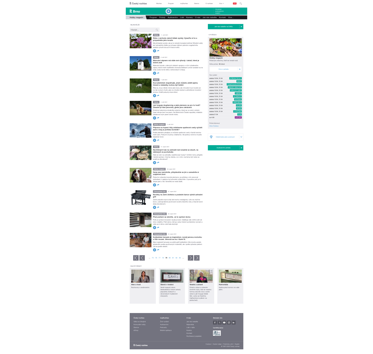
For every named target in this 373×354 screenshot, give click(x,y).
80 (170, 258)
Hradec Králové (234, 87)
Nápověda (190, 324)
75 (153, 258)
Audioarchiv (219, 11)
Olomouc (237, 96)
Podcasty (163, 327)
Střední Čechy (235, 78)
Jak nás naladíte (210, 17)
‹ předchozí (142, 258)
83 (180, 258)
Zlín (239, 114)
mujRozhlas (184, 3)
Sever (239, 108)
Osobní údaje (217, 344)
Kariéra (189, 330)
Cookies (208, 344)
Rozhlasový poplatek (193, 336)
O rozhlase (209, 3)
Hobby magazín (216, 58)
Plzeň (239, 105)
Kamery (217, 13)
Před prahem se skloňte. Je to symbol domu (171, 217)
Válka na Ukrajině (140, 322)
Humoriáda (223, 285)
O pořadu (213, 35)
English (237, 344)
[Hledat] (240, 3)
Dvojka (238, 117)
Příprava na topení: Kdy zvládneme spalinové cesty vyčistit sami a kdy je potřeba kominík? (177, 129)
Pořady (162, 17)
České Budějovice (234, 84)
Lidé (182, 17)
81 (173, 258)
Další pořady (136, 266)
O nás (197, 17)
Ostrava (238, 99)
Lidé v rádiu (190, 327)
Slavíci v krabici (167, 285)
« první (136, 258)
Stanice (196, 3)
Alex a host (136, 285)
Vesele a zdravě (196, 285)
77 (159, 258)
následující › (190, 258)
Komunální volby (140, 324)
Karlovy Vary (236, 90)
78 (163, 258)
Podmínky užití (228, 344)
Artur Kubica (213, 126)
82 (176, 258)
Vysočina (237, 111)
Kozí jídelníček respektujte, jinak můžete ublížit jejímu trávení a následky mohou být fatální (175, 84)
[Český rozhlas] (138, 3)
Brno (239, 81)
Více (231, 17)
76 (156, 258)
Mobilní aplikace (166, 330)
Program (171, 3)
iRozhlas (159, 3)
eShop (136, 330)
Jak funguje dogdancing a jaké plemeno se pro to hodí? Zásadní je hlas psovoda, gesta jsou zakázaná (176, 106)
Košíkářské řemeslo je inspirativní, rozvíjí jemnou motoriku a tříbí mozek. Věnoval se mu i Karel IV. (177, 238)
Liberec (238, 93)
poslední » (197, 258)
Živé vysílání (164, 322)
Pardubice (237, 102)
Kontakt (222, 17)
